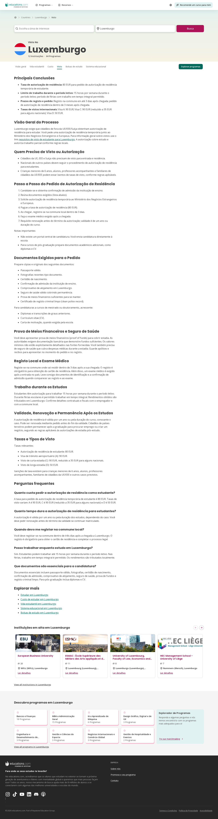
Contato (114, 780)
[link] (53, 17)
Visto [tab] (59, 66)
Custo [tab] (50, 66)
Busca (190, 28)
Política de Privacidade (188, 810)
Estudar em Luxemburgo (34, 595)
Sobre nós (115, 768)
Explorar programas (190, 66)
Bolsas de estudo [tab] (74, 66)
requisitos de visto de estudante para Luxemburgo (47, 139)
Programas (44, 5)
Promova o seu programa (123, 774)
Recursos (66, 5)
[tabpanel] (109, 345)
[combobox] (53, 28)
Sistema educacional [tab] (96, 66)
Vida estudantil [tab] (37, 66)
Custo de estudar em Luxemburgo (40, 599)
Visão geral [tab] (20, 66)
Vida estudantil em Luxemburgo (38, 603)
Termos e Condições (168, 810)
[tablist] (109, 67)
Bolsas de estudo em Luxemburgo (40, 612)
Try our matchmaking (169, 738)
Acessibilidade (206, 810)
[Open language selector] (170, 5)
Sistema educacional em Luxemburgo (41, 608)
